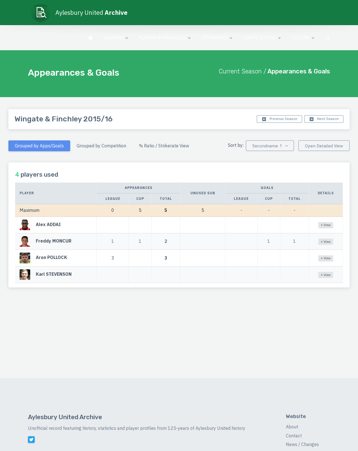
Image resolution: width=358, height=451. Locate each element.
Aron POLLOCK (51, 257)
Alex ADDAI (48, 224)
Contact (294, 435)
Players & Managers (162, 37)
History (300, 37)
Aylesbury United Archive (65, 417)
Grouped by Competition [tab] (101, 145)
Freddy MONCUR (53, 241)
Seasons (114, 37)
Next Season (327, 118)
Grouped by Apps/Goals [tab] (39, 145)
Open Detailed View (324, 145)
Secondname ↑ (267, 145)
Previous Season (283, 118)
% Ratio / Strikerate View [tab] (164, 145)
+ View (326, 225)
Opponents (214, 37)
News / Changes (302, 444)
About (292, 427)
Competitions (259, 37)
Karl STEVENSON (54, 274)
